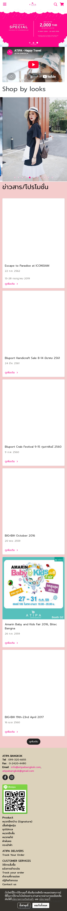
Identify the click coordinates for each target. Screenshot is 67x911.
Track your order (13, 873)
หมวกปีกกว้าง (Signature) (17, 822)
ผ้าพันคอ (6, 841)
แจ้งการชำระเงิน (11, 869)
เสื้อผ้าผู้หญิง (9, 825)
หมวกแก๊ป (7, 837)
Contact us (9, 884)
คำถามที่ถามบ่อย (11, 876)
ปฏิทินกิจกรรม (10, 880)
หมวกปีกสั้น (8, 833)
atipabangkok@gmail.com (18, 771)
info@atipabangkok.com (26, 767)
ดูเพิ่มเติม (10, 284)
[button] (54, 4)
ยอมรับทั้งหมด (40, 905)
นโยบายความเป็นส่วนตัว (23, 899)
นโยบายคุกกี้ (44, 899)
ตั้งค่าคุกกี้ (23, 905)
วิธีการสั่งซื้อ (9, 865)
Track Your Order (13, 855)
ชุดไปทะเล (7, 829)
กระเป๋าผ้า (7, 845)
